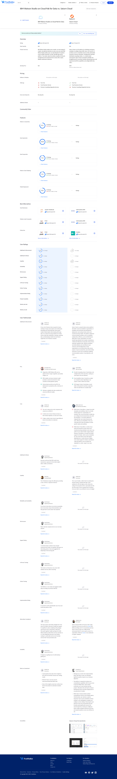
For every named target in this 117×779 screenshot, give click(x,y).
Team (51, 762)
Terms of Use (23, 772)
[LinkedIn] (96, 773)
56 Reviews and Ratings (73, 23)
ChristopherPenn (47, 367)
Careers (52, 763)
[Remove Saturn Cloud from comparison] (96, 15)
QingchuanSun (78, 620)
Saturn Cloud (73, 22)
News (51, 765)
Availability (22, 266)
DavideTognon (47, 456)
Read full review (44, 344)
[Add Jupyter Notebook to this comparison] (63, 211)
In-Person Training (24, 282)
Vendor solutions (72, 2)
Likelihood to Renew (24, 255)
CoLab (89, 626)
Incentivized (43, 341)
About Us (52, 760)
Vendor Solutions (86, 760)
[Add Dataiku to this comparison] (94, 233)
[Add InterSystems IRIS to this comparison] (94, 211)
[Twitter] (92, 773)
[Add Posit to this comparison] (63, 222)
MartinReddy (78, 367)
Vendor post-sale (23, 304)
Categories (62, 2)
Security (29, 772)
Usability (22, 261)
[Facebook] (89, 773)
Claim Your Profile (87, 762)
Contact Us (52, 767)
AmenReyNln (78, 669)
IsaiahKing (46, 476)
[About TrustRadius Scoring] (39, 43)
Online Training (23, 288)
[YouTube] (86, 773)
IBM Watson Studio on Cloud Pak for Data (51, 22)
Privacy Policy (35, 772)
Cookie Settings (65, 772)
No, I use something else (88, 33)
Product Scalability (24, 299)
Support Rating (23, 277)
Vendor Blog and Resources (89, 763)
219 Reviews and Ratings (42, 23)
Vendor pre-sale (23, 309)
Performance (23, 272)
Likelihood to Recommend (25, 250)
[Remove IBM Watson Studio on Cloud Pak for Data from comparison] (65, 15)
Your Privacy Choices (44, 772)
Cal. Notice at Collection (55, 772)
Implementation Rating (25, 293)
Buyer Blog (69, 762)
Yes (80, 33)
